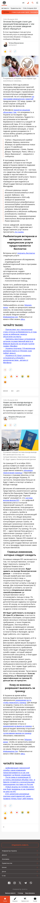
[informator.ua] (4, 3)
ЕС (3, 827)
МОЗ (12, 391)
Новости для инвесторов (20, 12)
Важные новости (10, 893)
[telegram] (25, 883)
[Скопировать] (15, 51)
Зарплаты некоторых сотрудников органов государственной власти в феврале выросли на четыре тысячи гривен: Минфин (19, 342)
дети (18, 391)
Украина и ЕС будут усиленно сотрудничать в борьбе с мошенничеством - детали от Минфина (17, 359)
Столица (20, 893)
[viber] (31, 883)
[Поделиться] (10, 51)
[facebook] (9, 883)
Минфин (5, 391)
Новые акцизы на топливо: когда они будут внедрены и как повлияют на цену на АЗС (19, 789)
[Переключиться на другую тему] (28, 3)
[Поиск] (32, 3)
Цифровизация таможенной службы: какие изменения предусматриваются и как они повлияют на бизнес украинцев (16, 771)
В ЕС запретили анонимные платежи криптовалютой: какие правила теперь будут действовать (18, 796)
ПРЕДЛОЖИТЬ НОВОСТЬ (20, 845)
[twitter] (20, 883)
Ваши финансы (30, 893)
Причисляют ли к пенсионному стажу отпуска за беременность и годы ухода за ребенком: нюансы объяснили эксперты (20, 333)
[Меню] (37, 3)
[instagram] (14, 883)
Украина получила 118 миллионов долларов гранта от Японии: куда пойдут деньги (19, 350)
